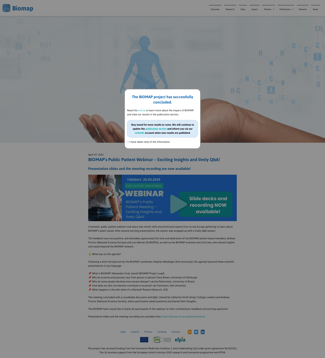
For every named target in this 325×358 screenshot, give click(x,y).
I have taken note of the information (149, 141)
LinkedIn (139, 132)
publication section (156, 128)
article (141, 110)
